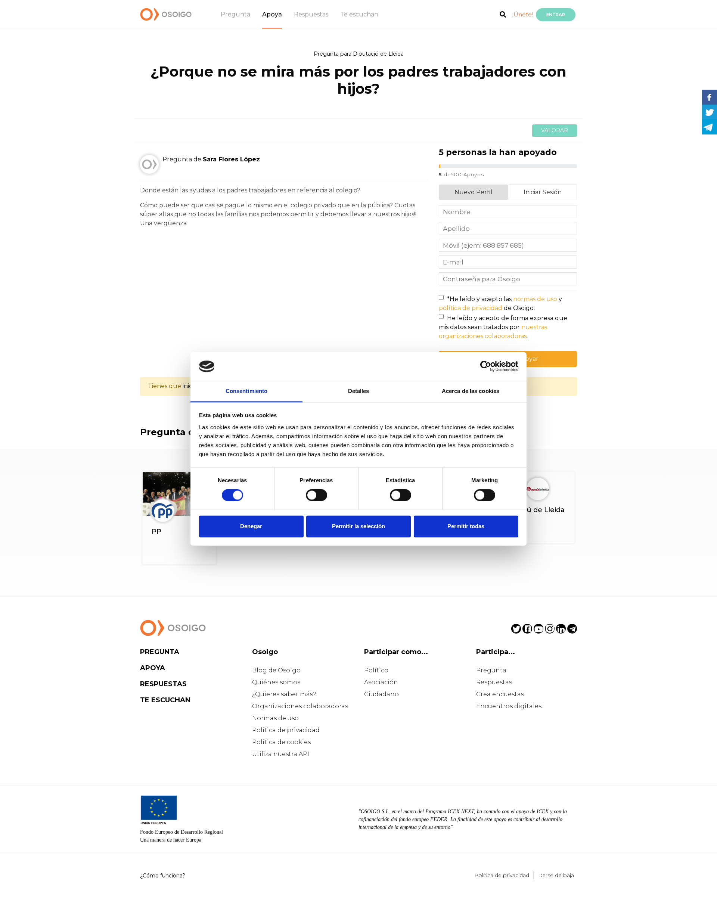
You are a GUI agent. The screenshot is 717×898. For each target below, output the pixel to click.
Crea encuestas (500, 694)
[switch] (316, 495)
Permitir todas (465, 526)
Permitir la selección (358, 526)
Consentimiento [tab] (246, 391)
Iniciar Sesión (543, 192)
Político (376, 670)
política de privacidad (470, 308)
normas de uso (535, 299)
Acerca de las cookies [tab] (470, 391)
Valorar (554, 130)
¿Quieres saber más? (284, 694)
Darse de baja (556, 875)
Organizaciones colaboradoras (300, 706)
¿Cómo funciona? (162, 875)
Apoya (272, 14)
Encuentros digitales (508, 706)
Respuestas (311, 14)
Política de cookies (281, 742)
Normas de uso (275, 718)
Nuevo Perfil (473, 192)
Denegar (251, 526)
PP (156, 531)
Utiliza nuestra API (280, 754)
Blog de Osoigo (276, 670)
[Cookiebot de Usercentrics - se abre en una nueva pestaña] (485, 366)
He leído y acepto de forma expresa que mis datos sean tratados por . (503, 327)
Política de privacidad (286, 730)
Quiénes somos (276, 682)
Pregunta (235, 14)
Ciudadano (381, 694)
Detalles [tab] (358, 391)
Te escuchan (359, 14)
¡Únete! (522, 14)
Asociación (381, 682)
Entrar (555, 14)
